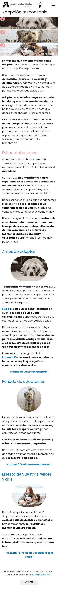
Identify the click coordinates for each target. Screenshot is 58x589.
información (10, 357)
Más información (42, 574)
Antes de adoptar (18, 251)
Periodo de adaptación (23, 381)
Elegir (5, 309)
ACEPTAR (29, 582)
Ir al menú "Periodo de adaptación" (29, 464)
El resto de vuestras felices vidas (27, 477)
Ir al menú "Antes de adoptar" (29, 371)
